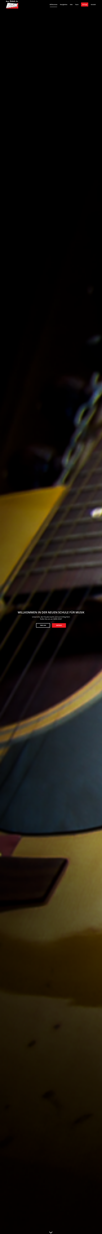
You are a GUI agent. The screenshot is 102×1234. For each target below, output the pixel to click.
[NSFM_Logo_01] (12, 4)
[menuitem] (53, 4)
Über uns (43, 625)
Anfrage (59, 625)
